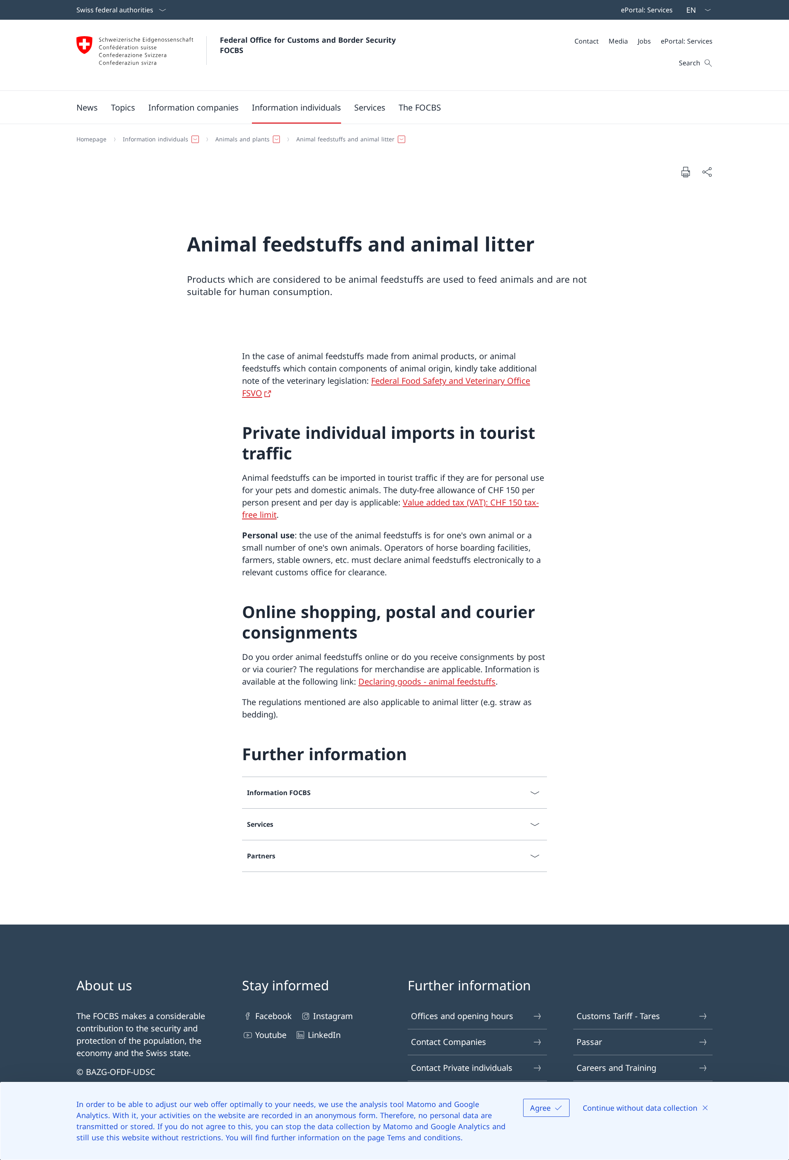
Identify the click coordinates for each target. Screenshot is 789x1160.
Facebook (273, 1016)
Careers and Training (616, 1067)
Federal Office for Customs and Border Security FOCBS (309, 45)
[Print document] (685, 171)
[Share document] (706, 171)
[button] (87, 107)
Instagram (333, 1016)
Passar (589, 1041)
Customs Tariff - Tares (618, 1016)
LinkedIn (324, 1034)
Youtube (270, 1034)
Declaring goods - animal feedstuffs (427, 681)
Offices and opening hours (462, 1016)
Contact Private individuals (461, 1067)
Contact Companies (448, 1041)
